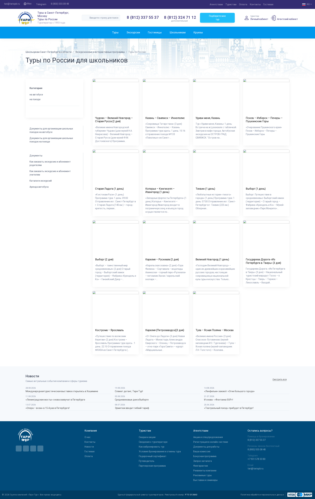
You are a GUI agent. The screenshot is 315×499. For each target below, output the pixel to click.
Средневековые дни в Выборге (132, 399)
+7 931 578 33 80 (256, 459)
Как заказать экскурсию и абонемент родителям (50, 163)
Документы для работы (206, 446)
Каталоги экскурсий (41, 180)
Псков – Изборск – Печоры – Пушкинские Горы (264, 119)
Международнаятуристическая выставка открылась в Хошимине (62, 391)
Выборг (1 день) (256, 188)
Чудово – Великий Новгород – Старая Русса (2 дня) (114, 119)
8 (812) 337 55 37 (143, 17)
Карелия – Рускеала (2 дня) (162, 259)
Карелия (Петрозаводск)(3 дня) (164, 330)
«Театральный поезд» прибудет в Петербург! (228, 408)
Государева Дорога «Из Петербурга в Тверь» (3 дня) (263, 261)
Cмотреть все (280, 379)
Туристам (230, 4)
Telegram (41, 4)
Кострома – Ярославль (109, 330)
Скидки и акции (147, 437)
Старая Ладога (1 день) (109, 188)
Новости (89, 446)
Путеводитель (146, 461)
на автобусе (36, 94)
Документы (36, 155)
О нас (87, 437)
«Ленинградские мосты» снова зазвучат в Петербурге (55, 399)
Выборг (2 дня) (104, 259)
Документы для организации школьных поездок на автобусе (51, 130)
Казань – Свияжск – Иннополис (165, 118)
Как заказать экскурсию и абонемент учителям (50, 173)
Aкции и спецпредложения (208, 437)
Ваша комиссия (201, 451)
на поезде (35, 99)
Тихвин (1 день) (205, 188)
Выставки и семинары (205, 480)
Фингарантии (200, 465)
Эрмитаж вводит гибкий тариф (132, 408)
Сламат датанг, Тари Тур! (129, 391)
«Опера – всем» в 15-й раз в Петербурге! (48, 408)
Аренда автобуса (39, 187)
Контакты (255, 4)
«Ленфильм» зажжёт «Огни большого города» (229, 391)
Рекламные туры (202, 475)
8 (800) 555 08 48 (60, 3)
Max (29, 3)
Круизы (198, 32)
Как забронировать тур (151, 446)
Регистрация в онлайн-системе (210, 442)
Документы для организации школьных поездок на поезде (51, 140)
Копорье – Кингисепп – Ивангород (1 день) (160, 190)
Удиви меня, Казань (208, 118)
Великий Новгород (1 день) (212, 259)
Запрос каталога (202, 461)
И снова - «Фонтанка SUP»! (218, 399)
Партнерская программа (152, 465)
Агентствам (216, 4)
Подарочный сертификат (152, 456)
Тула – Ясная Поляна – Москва (214, 330)
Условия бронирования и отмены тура (160, 451)
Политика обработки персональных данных (262, 494)
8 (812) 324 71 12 (180, 17)
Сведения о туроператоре (153, 442)
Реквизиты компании (204, 470)
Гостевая (268, 4)
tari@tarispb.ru (12, 3)
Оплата (243, 4)
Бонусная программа (204, 456)
